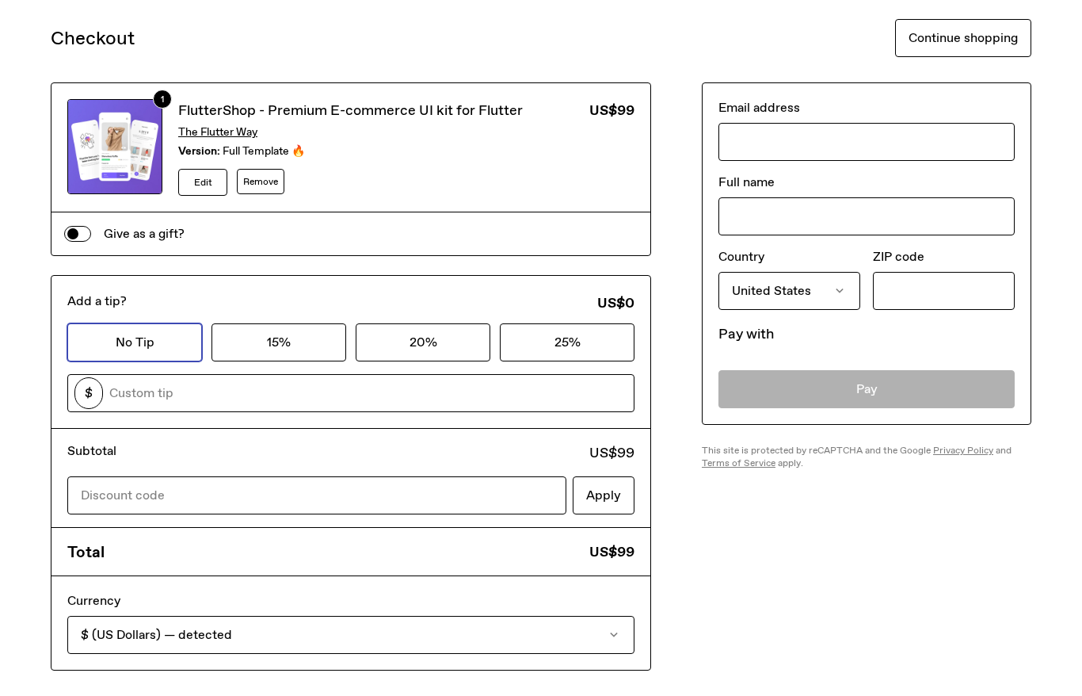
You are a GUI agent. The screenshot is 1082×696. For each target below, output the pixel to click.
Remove (260, 181)
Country (741, 256)
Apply (603, 495)
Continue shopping (963, 37)
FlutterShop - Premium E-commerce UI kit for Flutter (350, 110)
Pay (867, 388)
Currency (93, 600)
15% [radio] (279, 342)
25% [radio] (567, 342)
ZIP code (898, 256)
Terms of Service (738, 462)
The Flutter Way (217, 132)
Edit (203, 182)
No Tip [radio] (135, 342)
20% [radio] (423, 342)
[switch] (77, 234)
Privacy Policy (963, 450)
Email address (759, 107)
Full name (746, 181)
